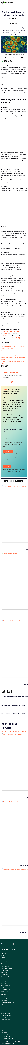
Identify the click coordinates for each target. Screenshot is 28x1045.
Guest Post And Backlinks (7, 969)
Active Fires (4, 1032)
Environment (4, 1009)
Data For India (4, 1028)
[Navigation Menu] (25, 3)
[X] (10, 950)
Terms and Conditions (6, 977)
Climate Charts (4, 1034)
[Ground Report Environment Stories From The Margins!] (7, 3)
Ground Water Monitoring (7, 1038)
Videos (2, 1005)
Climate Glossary (5, 998)
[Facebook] (12, 950)
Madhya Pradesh (5, 1011)
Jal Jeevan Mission (5, 1036)
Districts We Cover (5, 1019)
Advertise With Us (5, 971)
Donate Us (3, 988)
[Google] (15, 950)
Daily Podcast (4, 1000)
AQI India (3, 1030)
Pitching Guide (4, 992)
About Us (3, 956)
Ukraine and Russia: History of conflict (11, 355)
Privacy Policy (4, 973)
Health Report (14, 8)
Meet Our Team (4, 960)
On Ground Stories (5, 1013)
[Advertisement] (14, 138)
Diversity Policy (4, 975)
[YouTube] (7, 950)
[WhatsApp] (2, 950)
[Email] (12, 382)
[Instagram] (4, 950)
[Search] (17, 3)
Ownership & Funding (6, 962)
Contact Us (3, 958)
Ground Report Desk (14, 23)
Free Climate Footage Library (8, 1003)
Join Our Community (6, 990)
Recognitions (4, 964)
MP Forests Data (5, 1026)
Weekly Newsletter (5, 985)
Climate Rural (4, 1017)
